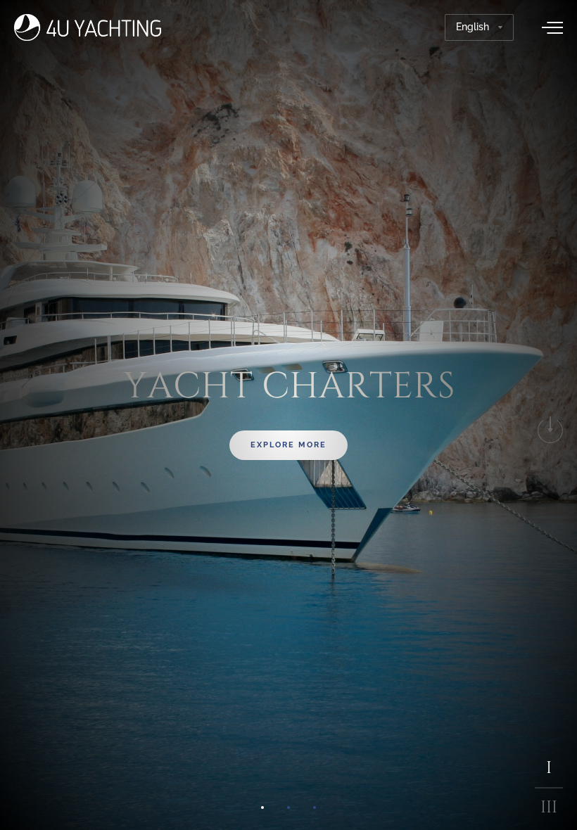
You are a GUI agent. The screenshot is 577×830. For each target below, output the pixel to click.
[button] (263, 807)
